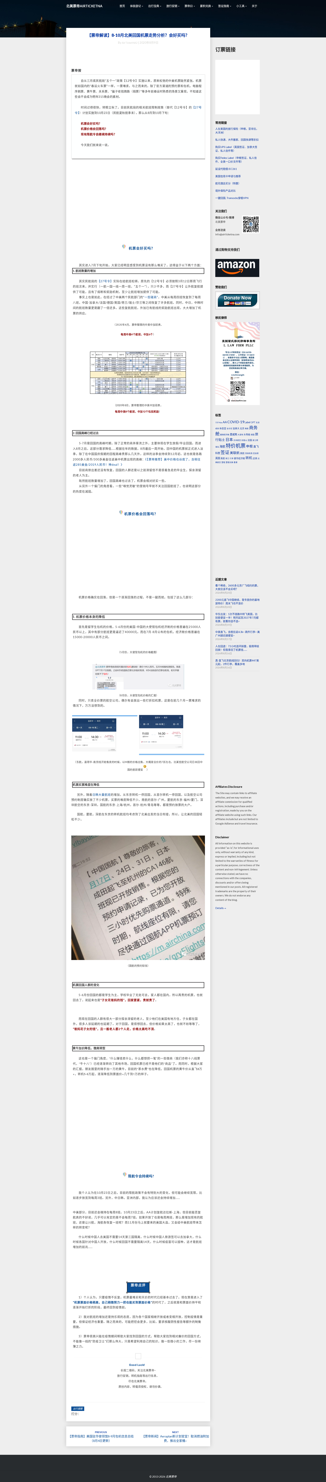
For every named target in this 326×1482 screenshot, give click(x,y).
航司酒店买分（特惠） (228, 183)
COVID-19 (235, 422)
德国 (253, 434)
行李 (231, 458)
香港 (235, 462)
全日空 (229, 428)
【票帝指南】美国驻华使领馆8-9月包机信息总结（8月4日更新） (101, 1436)
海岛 (217, 447)
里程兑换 (229, 462)
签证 (225, 452)
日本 (229, 439)
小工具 (240, 5)
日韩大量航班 (101, 794)
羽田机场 (248, 453)
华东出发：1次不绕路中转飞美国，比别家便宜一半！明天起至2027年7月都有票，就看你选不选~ (237, 617)
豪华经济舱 (239, 458)
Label (247, 422)
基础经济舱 (224, 434)
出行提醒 (78, 1408)
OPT (253, 422)
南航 (247, 428)
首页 (122, 5)
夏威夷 (233, 434)
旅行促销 (172, 5)
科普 (217, 453)
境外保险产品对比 (225, 190)
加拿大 (236, 428)
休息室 (223, 428)
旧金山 (244, 440)
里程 (223, 462)
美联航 (235, 453)
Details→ (220, 908)
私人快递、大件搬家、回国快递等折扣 (237, 139)
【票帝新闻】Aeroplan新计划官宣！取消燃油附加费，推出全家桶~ (175, 1436)
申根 (249, 446)
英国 (217, 458)
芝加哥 (256, 453)
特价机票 (236, 446)
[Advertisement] (138, 201)
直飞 (256, 446)
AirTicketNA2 (130, 42)
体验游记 (135, 5)
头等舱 (247, 434)
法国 (250, 440)
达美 (255, 458)
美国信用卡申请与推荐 (228, 176)
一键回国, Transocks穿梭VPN (231, 197)
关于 (254, 5)
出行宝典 (154, 5)
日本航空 (237, 440)
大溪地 (240, 434)
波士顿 (255, 440)
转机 (249, 458)
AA (225, 422)
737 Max (218, 422)
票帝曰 (189, 5)
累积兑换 (205, 5)
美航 (242, 453)
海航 (222, 446)
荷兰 (227, 458)
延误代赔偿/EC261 (226, 168)
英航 (223, 458)
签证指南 (224, 5)
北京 (242, 428)
